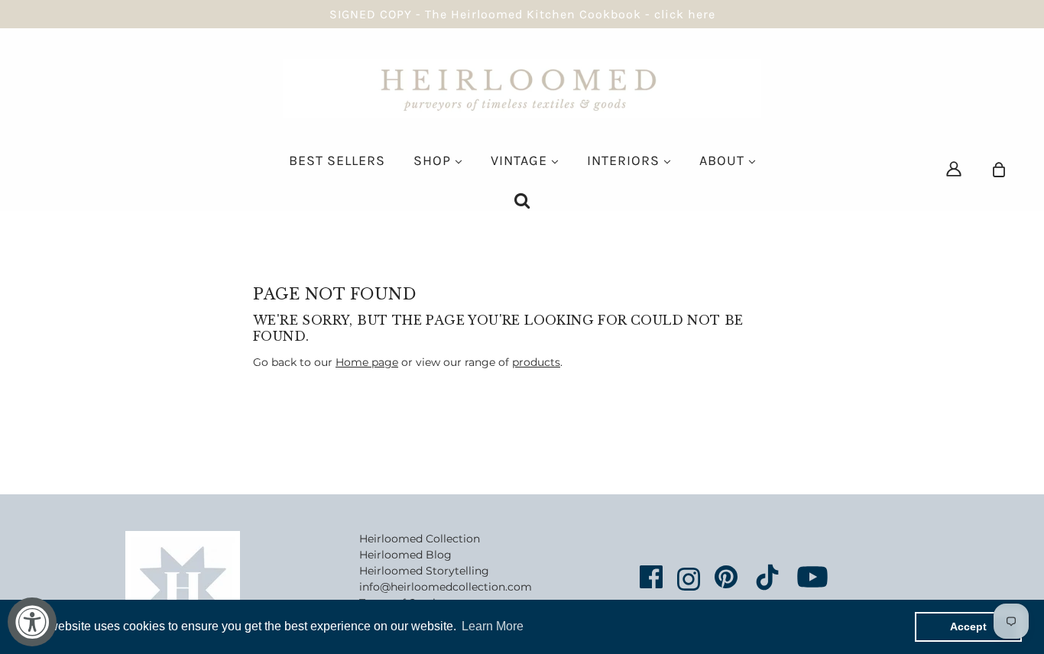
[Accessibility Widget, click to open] (32, 621)
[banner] (522, 88)
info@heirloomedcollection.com (445, 587)
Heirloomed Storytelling (424, 571)
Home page (367, 362)
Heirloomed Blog (405, 555)
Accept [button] (968, 626)
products (536, 362)
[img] (953, 168)
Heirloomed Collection (419, 539)
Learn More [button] (493, 626)
